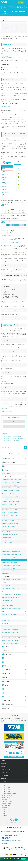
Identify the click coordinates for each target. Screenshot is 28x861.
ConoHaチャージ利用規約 (6, 789)
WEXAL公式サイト (6, 56)
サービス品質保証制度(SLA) (7, 805)
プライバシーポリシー (6, 809)
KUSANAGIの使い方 (6, 106)
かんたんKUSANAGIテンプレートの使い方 (12, 117)
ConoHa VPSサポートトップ (12, 6)
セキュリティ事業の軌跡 (5, 843)
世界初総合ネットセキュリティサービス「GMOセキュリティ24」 (12, 834)
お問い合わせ (4, 807)
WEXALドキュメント (7, 411)
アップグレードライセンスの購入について (13, 29)
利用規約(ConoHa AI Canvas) (7, 795)
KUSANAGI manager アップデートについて (13, 440)
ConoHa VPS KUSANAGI (7, 57)
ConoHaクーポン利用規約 (6, 791)
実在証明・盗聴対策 (4, 838)
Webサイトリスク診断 (13, 835)
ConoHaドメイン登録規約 (6, 787)
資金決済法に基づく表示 (6, 803)
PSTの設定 (4, 409)
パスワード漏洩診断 (4, 835)
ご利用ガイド (20, 6)
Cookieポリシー (5, 811)
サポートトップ (3, 6)
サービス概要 (4, 815)
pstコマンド (5, 381)
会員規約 (3, 785)
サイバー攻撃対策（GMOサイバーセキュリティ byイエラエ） (11, 840)
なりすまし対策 (19, 842)
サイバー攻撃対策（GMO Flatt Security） (8, 842)
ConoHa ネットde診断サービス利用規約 (9, 793)
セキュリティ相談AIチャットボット (7, 837)
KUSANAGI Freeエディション (12, 7)
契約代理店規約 (4, 799)
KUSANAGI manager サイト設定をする (12, 436)
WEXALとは (6, 25)
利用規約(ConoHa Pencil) (6, 797)
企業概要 (3, 813)
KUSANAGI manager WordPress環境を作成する (13, 119)
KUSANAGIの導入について (9, 27)
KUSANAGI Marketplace (7, 235)
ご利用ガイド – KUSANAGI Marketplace (11, 242)
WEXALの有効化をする (8, 31)
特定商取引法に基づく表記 (7, 801)
